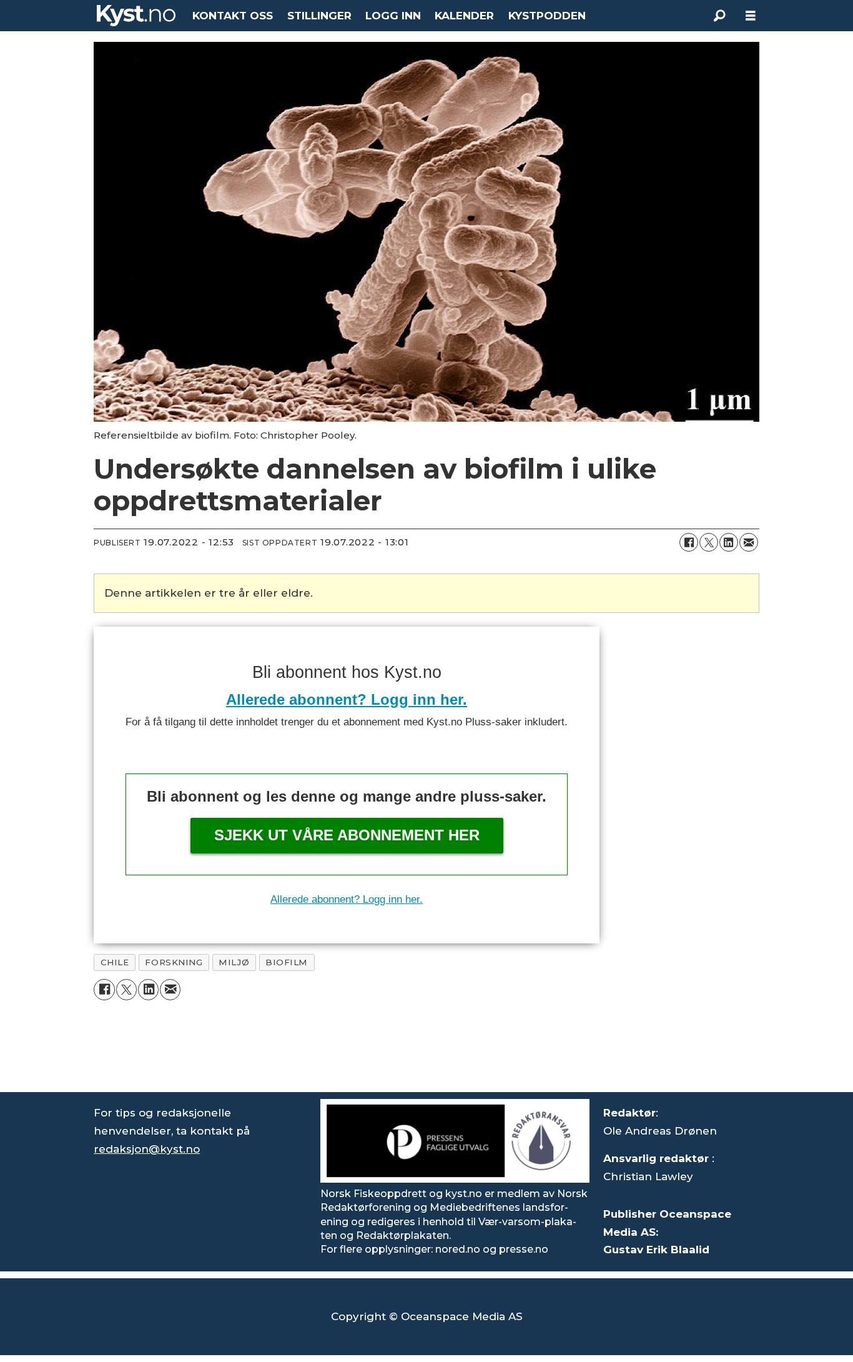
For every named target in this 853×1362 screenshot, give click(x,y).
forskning (173, 962)
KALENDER (464, 15)
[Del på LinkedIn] (728, 542)
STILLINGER (319, 15)
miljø (234, 962)
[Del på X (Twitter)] (708, 542)
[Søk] (719, 15)
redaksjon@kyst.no (147, 1149)
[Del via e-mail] (748, 542)
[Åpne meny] (750, 16)
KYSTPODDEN (547, 15)
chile (115, 962)
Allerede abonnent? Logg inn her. (346, 699)
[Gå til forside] (136, 15)
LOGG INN (393, 15)
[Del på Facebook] (688, 542)
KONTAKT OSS (232, 15)
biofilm (286, 962)
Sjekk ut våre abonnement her (347, 835)
